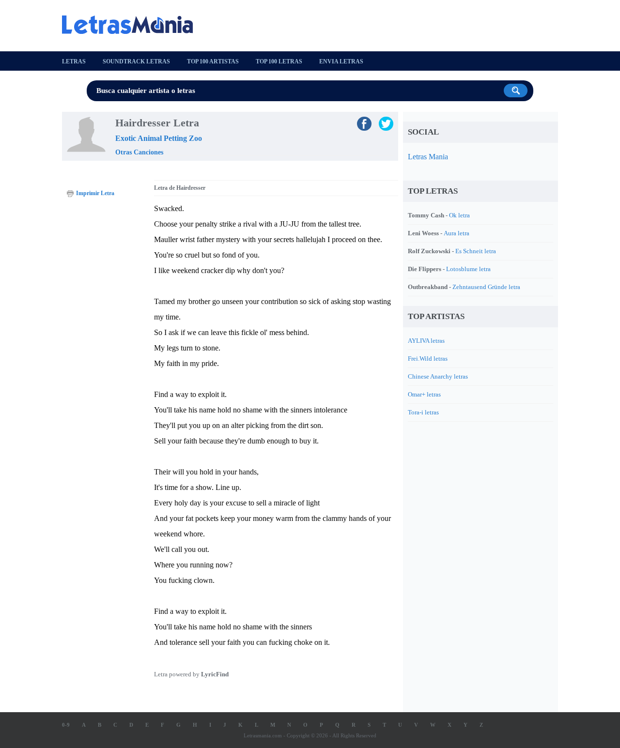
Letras (74, 61)
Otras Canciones (139, 152)
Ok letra (459, 215)
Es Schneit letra (475, 251)
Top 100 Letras (279, 61)
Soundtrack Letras (136, 61)
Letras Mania (428, 157)
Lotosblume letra (468, 269)
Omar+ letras (424, 394)
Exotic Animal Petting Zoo (158, 138)
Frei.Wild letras (428, 358)
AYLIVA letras (426, 340)
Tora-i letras (423, 412)
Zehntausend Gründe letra (486, 286)
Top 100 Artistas (213, 61)
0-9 (66, 725)
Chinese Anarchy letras (438, 376)
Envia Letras (341, 61)
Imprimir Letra (95, 193)
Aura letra (456, 233)
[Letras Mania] (132, 24)
